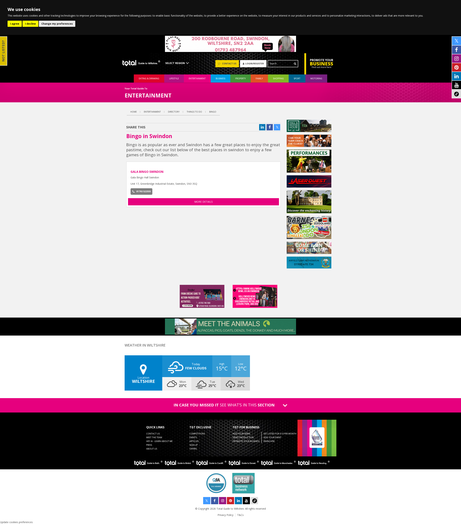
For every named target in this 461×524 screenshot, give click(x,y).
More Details (203, 201)
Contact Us (153, 433)
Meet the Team (154, 437)
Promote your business (246, 441)
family (259, 78)
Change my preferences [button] (57, 23)
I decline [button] (30, 23)
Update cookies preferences (16, 522)
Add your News (241, 433)
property (240, 78)
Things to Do (194, 111)
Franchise (269, 441)
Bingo (212, 111)
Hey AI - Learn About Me (159, 441)
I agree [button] (14, 23)
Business (220, 78)
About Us (151, 448)
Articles (194, 441)
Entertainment (152, 111)
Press (149, 444)
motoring (316, 78)
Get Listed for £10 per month (279, 433)
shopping (278, 78)
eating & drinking (149, 78)
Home (133, 111)
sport (297, 78)
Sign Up (193, 444)
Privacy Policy (225, 515)
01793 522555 (143, 191)
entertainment (197, 78)
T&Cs (240, 515)
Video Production (243, 437)
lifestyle (174, 78)
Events (193, 437)
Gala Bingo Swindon (147, 172)
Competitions (197, 433)
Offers (193, 448)
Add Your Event (272, 437)
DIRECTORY (174, 111)
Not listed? (3, 51)
